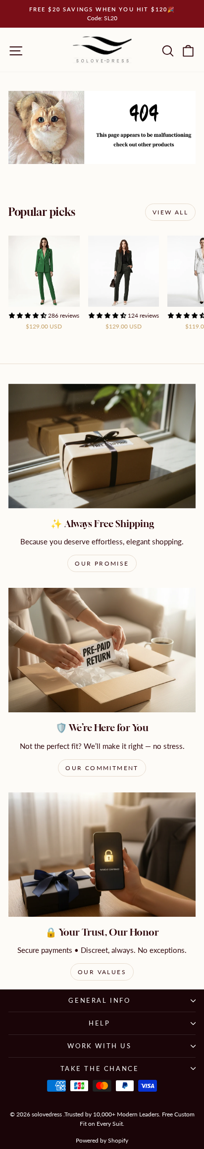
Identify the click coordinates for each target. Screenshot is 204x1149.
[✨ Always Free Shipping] (102, 446)
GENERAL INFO (99, 1000)
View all (170, 212)
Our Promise (102, 563)
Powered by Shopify (102, 1140)
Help (99, 1023)
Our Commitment (102, 768)
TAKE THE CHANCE (99, 1068)
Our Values (102, 972)
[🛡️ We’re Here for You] (102, 650)
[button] (28, 315)
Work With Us (99, 1046)
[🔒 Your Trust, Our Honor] (102, 854)
